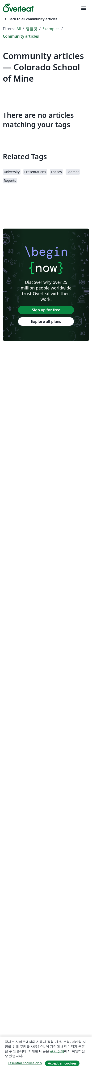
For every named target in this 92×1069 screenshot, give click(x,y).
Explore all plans (46, 321)
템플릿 (31, 28)
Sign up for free (46, 310)
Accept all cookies (62, 1063)
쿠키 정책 (57, 1051)
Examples (50, 28)
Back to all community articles (30, 19)
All (19, 28)
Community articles (21, 36)
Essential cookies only (25, 1063)
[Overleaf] (18, 8)
